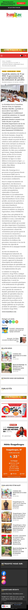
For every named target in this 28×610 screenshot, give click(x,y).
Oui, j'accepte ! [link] (17, 604)
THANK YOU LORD (6, 597)
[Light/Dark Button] (21, 55)
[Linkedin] (10, 321)
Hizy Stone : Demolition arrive (14, 594)
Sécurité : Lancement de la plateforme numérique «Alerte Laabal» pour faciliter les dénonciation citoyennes (19, 540)
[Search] (25, 55)
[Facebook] (3, 321)
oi (2, 594)
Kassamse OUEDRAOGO (7, 82)
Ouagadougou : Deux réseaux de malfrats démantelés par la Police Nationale (19, 527)
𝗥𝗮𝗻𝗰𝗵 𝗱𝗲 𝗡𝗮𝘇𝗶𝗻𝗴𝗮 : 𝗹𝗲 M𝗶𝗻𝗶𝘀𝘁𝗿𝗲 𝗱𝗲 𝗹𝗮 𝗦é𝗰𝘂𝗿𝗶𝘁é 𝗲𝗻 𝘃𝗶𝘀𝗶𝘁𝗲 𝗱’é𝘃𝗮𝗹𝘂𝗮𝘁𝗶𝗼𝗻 (20, 367)
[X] (6, 321)
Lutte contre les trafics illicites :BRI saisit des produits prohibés (12, 599)
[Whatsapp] (13, 321)
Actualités (4, 71)
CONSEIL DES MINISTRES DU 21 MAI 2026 (19, 355)
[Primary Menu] (1, 55)
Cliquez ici (21, 3)
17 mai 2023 (16, 82)
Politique (18, 71)
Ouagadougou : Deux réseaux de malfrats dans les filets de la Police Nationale (19, 516)
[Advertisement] (14, 34)
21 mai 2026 (16, 359)
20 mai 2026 (16, 520)
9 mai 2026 (16, 371)
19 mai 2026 (16, 531)
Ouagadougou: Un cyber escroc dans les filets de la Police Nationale (19, 504)
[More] (16, 321)
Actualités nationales (11, 71)
